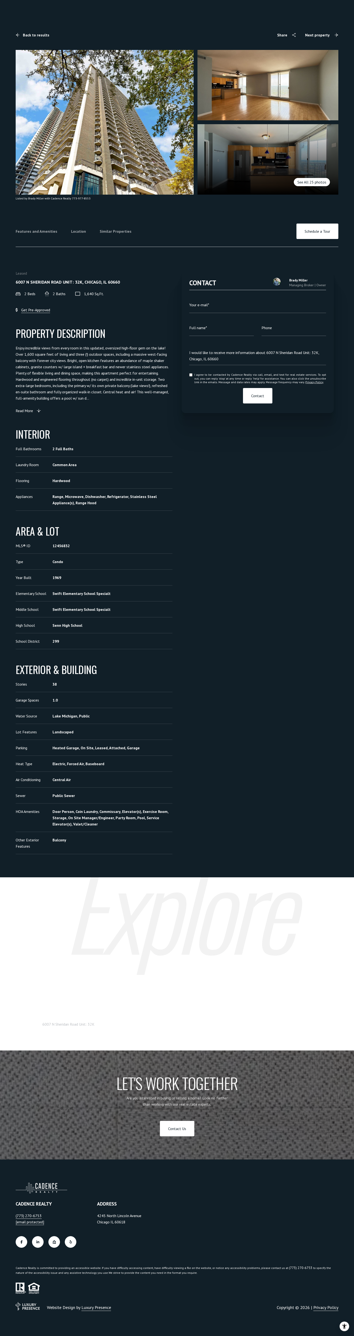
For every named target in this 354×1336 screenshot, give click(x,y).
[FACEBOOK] (21, 1242)
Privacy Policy (314, 382)
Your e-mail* (199, 304)
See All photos (311, 182)
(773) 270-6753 (29, 1215)
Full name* (198, 327)
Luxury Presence (96, 1307)
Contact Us (177, 1128)
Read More (24, 410)
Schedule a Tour (317, 231)
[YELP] (70, 1242)
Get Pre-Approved (35, 309)
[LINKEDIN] (38, 1242)
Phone (267, 327)
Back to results (36, 35)
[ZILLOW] (54, 1242)
